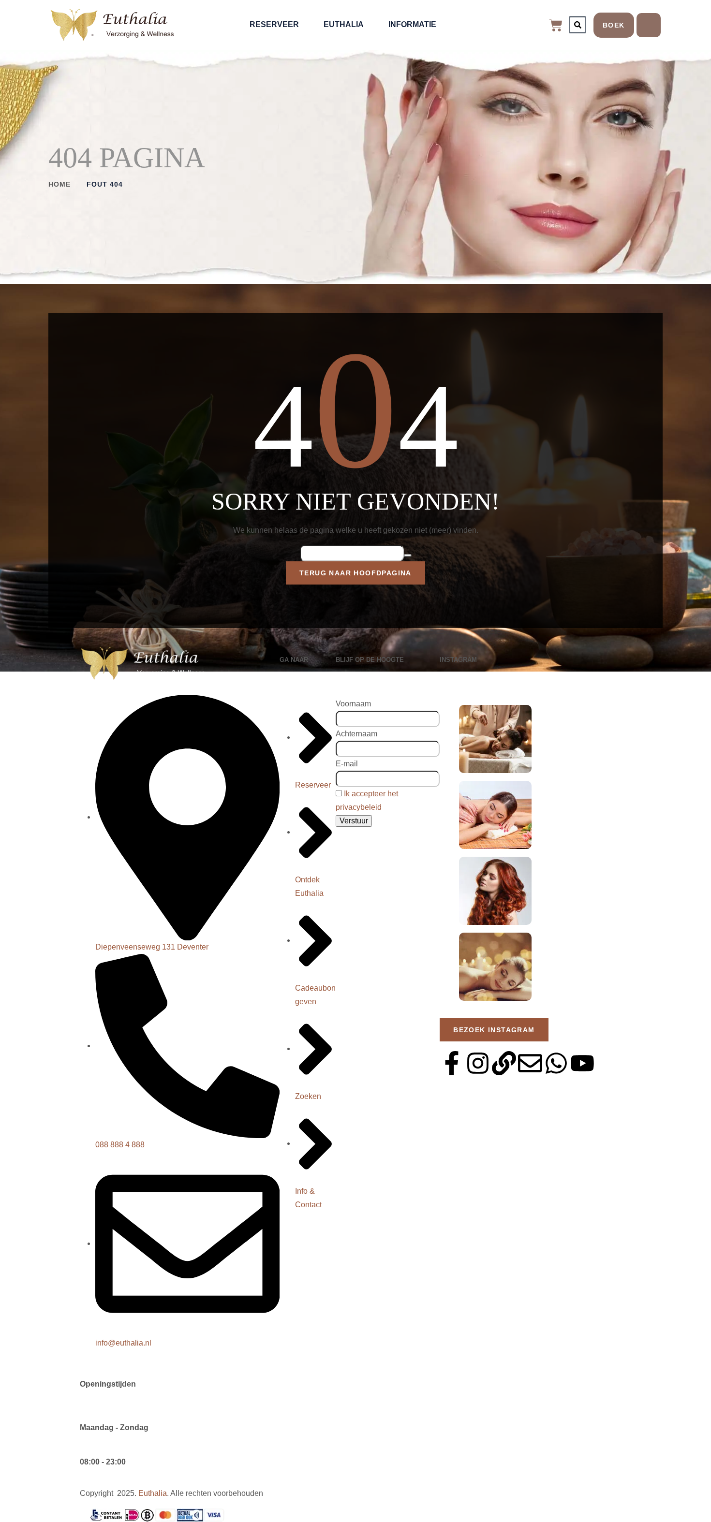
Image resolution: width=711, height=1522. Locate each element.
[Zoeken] (577, 24)
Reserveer (274, 24)
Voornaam (353, 704)
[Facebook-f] (452, 1063)
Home (59, 184)
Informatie (412, 24)
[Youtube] (582, 1063)
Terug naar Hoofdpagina (355, 573)
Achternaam (356, 734)
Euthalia (344, 24)
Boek (614, 25)
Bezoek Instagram (493, 1030)
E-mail (347, 764)
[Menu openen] (649, 25)
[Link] (504, 1063)
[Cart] (555, 25)
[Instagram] (478, 1063)
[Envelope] (530, 1063)
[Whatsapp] (556, 1063)
